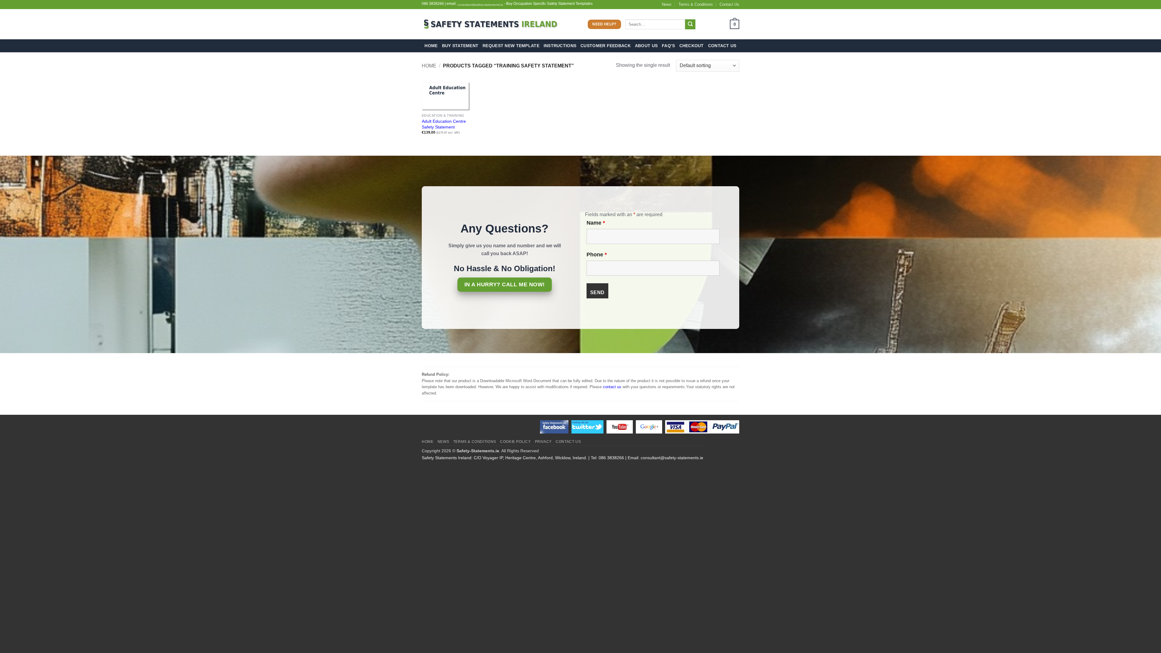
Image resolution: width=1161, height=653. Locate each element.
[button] (719, 24)
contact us (612, 387)
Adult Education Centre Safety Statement (444, 124)
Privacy (543, 442)
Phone (597, 255)
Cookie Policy (515, 442)
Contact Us (729, 4)
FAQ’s (668, 45)
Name (596, 223)
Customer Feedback (605, 45)
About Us (646, 45)
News (667, 4)
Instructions (560, 45)
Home (430, 45)
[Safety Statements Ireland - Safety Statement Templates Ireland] (490, 24)
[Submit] (690, 24)
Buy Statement (460, 45)
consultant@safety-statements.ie (480, 4)
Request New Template (511, 45)
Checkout (691, 45)
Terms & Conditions (695, 4)
